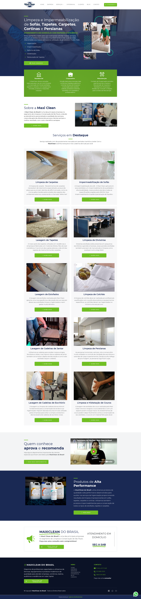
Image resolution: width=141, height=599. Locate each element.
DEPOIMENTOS (75, 572)
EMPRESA (74, 569)
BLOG (72, 575)
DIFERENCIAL (75, 574)
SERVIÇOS (74, 570)
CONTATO (74, 577)
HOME (73, 567)
